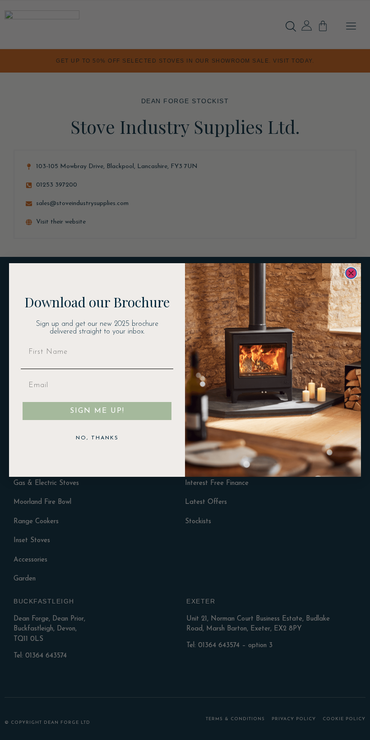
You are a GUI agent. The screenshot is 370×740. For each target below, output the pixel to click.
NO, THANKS (97, 438)
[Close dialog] (351, 273)
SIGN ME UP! (97, 411)
